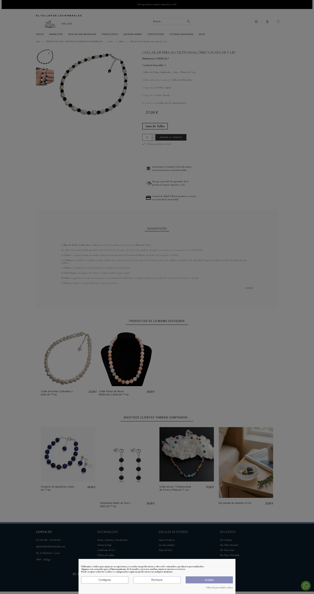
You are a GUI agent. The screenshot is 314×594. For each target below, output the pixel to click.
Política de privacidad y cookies (219, 587)
